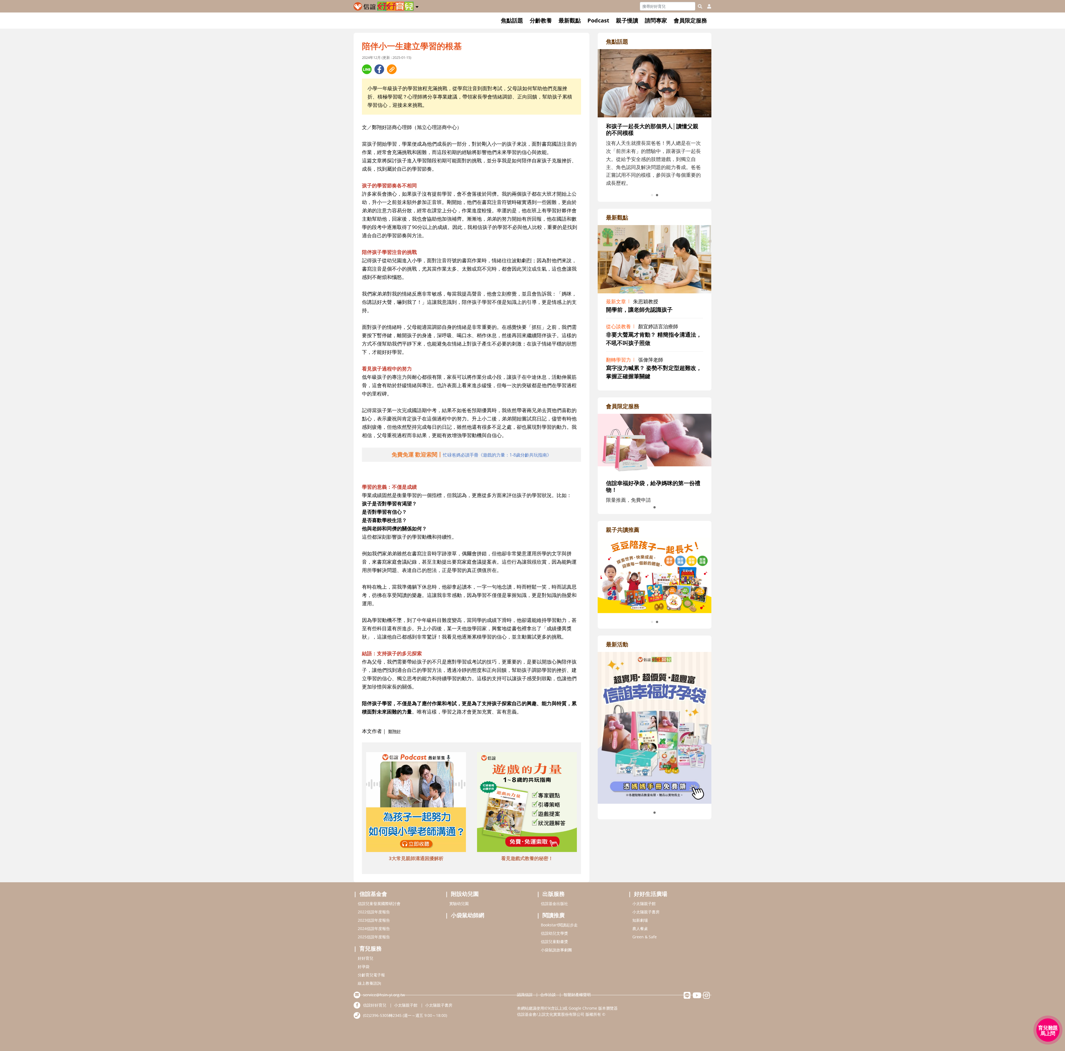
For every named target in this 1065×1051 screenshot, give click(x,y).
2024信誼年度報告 (374, 928)
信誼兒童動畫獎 (554, 941)
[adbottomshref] (416, 803)
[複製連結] (392, 69)
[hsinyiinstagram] (706, 996)
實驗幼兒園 (459, 903)
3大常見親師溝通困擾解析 (416, 858)
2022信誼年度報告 (374, 911)
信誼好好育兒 (374, 1005)
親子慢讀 (627, 20)
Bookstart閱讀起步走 (559, 924)
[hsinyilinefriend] (687, 996)
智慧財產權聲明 (577, 994)
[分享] (367, 69)
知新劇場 (640, 920)
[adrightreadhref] (654, 574)
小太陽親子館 (644, 903)
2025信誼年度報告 (374, 936)
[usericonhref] (707, 6)
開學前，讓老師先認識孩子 (639, 309)
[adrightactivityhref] (654, 727)
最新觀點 (570, 20)
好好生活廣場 (650, 894)
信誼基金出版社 (554, 903)
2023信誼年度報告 (374, 920)
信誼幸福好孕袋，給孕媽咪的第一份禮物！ (653, 486)
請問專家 (656, 20)
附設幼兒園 (465, 894)
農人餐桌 (640, 928)
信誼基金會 (373, 894)
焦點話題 (512, 20)
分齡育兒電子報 (371, 974)
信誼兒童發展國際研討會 (379, 903)
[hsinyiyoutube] (697, 996)
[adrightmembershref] (654, 443)
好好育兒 (365, 958)
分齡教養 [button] (541, 20)
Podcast (598, 20)
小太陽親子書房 (646, 911)
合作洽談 (548, 994)
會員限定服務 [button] (690, 20)
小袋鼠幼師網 (467, 915)
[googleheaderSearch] (700, 6)
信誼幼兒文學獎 (554, 933)
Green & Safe (644, 936)
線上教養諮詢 (369, 983)
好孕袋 (363, 966)
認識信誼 (524, 994)
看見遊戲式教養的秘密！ (527, 858)
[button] (417, 5)
